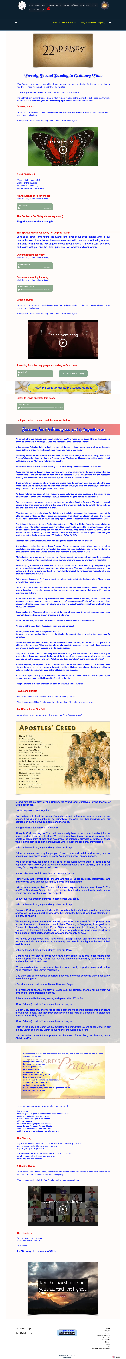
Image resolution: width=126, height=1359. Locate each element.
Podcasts (106, 1337)
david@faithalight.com (24, 1333)
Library (107, 1342)
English (118, 1357)
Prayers (107, 1331)
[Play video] (63, 150)
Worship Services (103, 1335)
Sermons (107, 1333)
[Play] (19, 208)
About (108, 1344)
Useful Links (106, 1340)
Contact (107, 1346)
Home (108, 1328)
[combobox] (117, 1357)
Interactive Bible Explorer (102, 1349)
